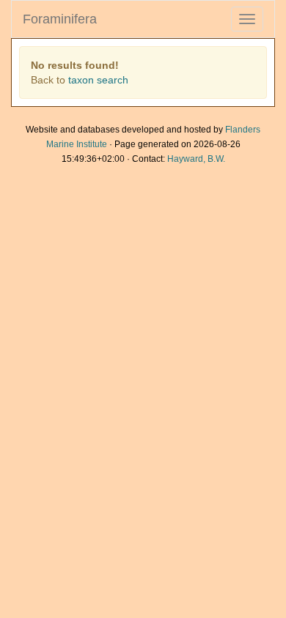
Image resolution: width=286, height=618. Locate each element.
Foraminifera (60, 19)
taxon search (98, 80)
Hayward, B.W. (196, 159)
